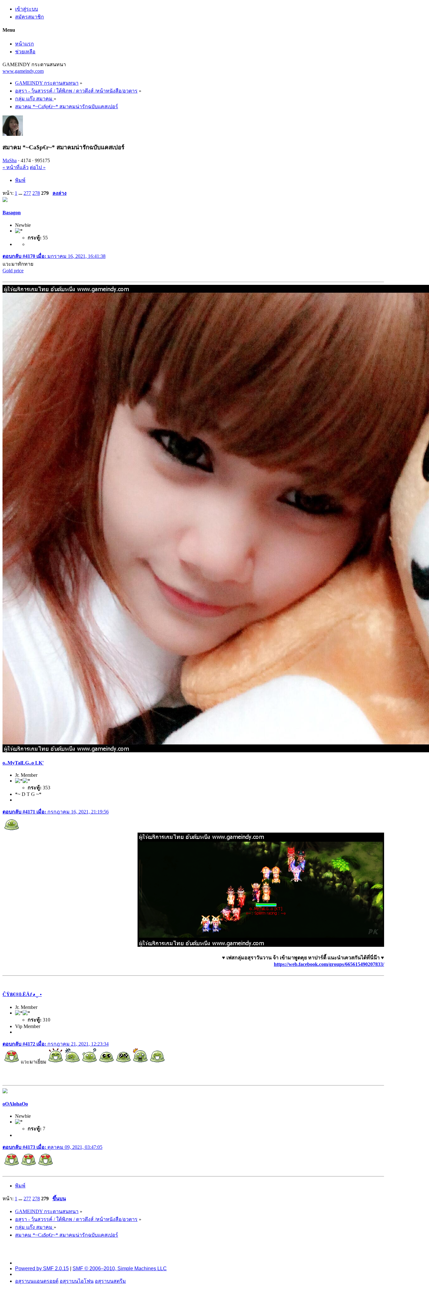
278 (36, 193)
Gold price (13, 270)
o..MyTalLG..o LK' (23, 762)
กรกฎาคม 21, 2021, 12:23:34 (56, 1044)
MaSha (10, 160)
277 (27, 193)
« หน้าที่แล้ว (16, 167)
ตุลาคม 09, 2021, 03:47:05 (52, 1147)
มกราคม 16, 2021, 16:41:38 (54, 256)
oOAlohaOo (15, 1103)
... (21, 193)
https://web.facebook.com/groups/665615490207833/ (329, 964)
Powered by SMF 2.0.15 (42, 1268)
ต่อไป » (38, 167)
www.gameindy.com (23, 71)
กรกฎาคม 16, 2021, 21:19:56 (56, 811)
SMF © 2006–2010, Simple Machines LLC (120, 1268)
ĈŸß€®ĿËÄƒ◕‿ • (22, 994)
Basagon (12, 212)
